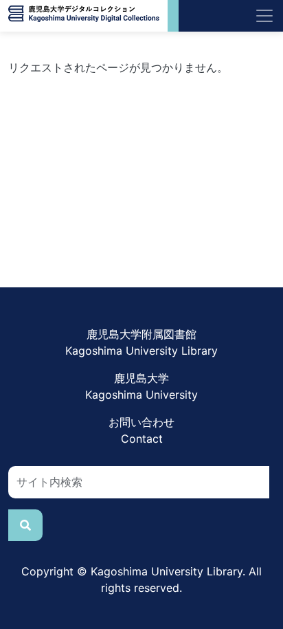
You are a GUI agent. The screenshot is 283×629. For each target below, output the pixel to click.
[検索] (25, 525)
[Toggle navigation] (264, 16)
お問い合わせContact (141, 430)
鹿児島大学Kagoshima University (141, 386)
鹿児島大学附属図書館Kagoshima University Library (141, 342)
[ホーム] (83, 16)
